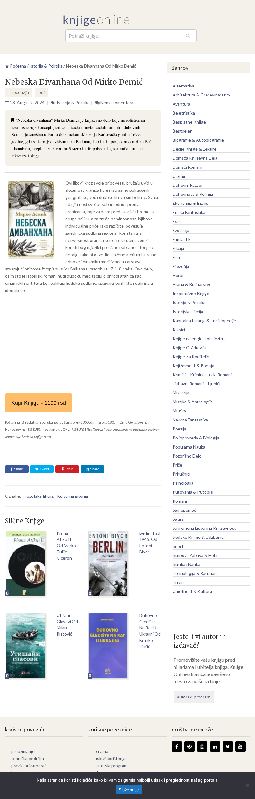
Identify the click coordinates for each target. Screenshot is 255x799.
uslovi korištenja (110, 758)
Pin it (69, 469)
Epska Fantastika (189, 212)
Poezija (179, 428)
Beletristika (184, 112)
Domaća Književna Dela (195, 158)
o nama (101, 751)
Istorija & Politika (73, 102)
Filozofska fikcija (38, 496)
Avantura (181, 103)
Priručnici (181, 474)
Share (18, 469)
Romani (180, 501)
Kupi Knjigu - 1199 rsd (38, 403)
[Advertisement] (82, 343)
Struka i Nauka (186, 564)
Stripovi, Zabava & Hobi (195, 555)
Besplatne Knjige (189, 122)
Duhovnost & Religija (193, 194)
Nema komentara (116, 102)
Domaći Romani (187, 167)
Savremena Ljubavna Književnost (204, 528)
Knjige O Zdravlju (189, 347)
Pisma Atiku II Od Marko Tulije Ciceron (66, 545)
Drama (179, 176)
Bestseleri (182, 131)
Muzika (179, 410)
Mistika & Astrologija (193, 401)
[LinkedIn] (215, 746)
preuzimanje (23, 751)
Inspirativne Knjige (191, 293)
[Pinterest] (189, 746)
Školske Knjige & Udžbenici (199, 537)
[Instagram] (202, 746)
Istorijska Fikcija (188, 311)
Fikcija (178, 248)
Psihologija (183, 483)
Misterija (181, 392)
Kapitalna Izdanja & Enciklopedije (204, 320)
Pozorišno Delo (187, 455)
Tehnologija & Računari (195, 573)
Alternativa (183, 85)
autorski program (194, 696)
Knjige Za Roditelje (191, 356)
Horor (178, 275)
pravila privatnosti (28, 765)
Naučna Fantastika (190, 419)
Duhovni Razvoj (187, 185)
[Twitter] (228, 746)
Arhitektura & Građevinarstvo (201, 94)
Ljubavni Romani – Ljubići (196, 383)
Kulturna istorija (72, 496)
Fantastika (183, 239)
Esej (177, 221)
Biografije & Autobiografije (198, 140)
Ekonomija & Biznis (190, 203)
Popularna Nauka (189, 446)
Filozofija (181, 266)
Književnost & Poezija (193, 365)
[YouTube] (240, 746)
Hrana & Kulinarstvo (192, 284)
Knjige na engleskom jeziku (199, 338)
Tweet (44, 469)
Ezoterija (181, 230)
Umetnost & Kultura (192, 591)
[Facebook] (177, 746)
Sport (178, 546)
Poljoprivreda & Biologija (196, 437)
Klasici (179, 329)
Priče (177, 465)
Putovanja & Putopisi (193, 492)
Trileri (178, 582)
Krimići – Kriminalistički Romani (202, 374)
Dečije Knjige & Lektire (194, 149)
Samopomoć (184, 510)
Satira (178, 519)
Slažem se (129, 789)
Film (176, 257)
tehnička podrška (27, 758)
